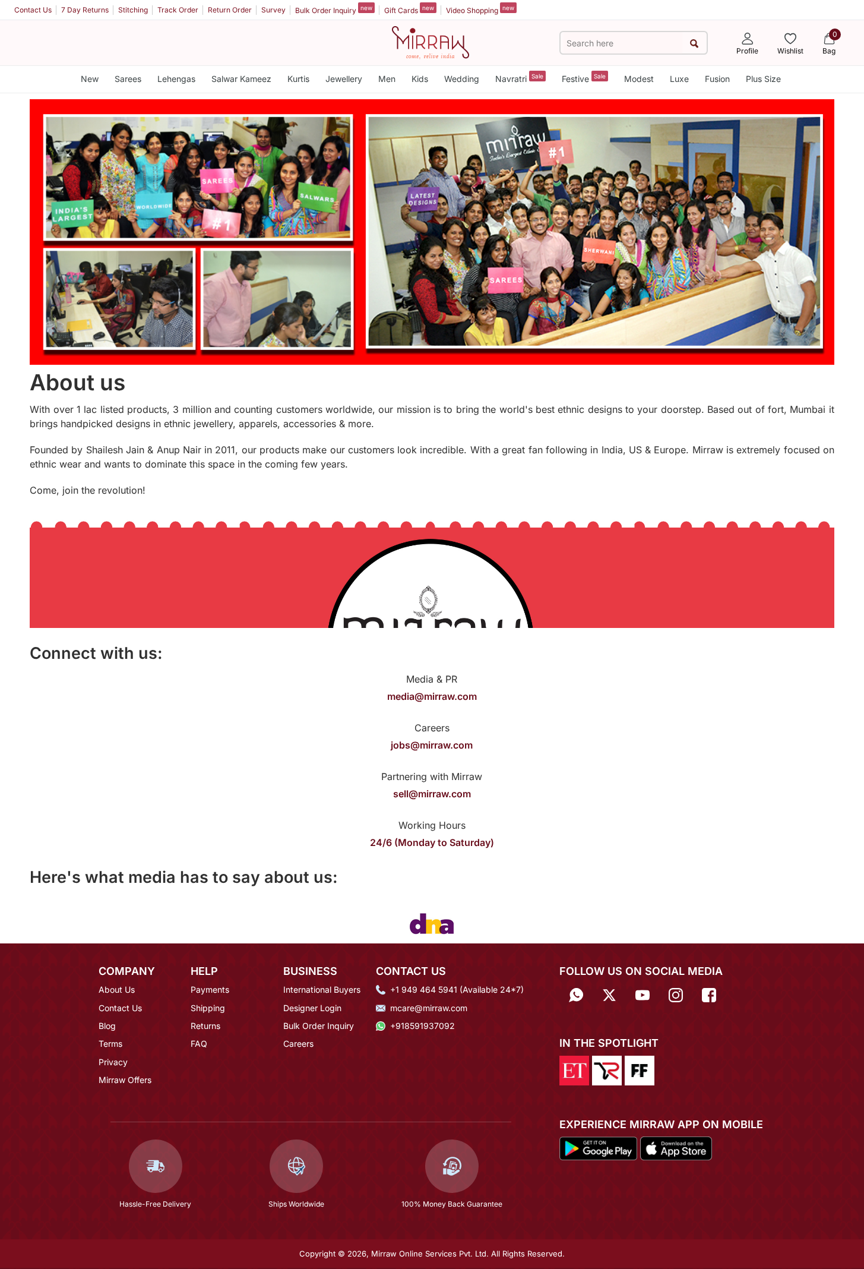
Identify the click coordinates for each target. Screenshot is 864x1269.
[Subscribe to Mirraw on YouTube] (642, 993)
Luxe (679, 79)
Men (386, 79)
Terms (110, 1043)
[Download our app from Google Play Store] (598, 1148)
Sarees (128, 79)
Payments (210, 989)
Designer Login (312, 1008)
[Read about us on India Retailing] (607, 1069)
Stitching (133, 9)
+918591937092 (422, 1026)
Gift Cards (409, 9)
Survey (273, 9)
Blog (107, 1026)
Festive (584, 78)
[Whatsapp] (576, 993)
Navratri (519, 78)
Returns (205, 1026)
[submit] (694, 43)
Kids (420, 79)
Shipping (208, 1008)
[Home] (430, 42)
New (90, 79)
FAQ (199, 1043)
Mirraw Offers (125, 1080)
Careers (298, 1043)
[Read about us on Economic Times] (574, 1069)
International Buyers (321, 989)
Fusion (717, 79)
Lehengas (176, 79)
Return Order (230, 9)
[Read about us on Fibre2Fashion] (639, 1069)
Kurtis (298, 79)
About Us (117, 989)
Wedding (461, 79)
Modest (639, 79)
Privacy (113, 1062)
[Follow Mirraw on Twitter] (609, 993)
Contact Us (33, 9)
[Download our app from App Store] (675, 1148)
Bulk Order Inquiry (333, 9)
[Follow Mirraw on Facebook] (709, 993)
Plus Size (763, 79)
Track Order (177, 9)
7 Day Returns (85, 9)
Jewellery (343, 79)
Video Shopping (480, 9)
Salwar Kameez (241, 79)
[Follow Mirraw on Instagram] (676, 993)
